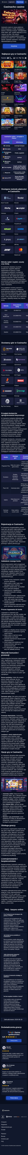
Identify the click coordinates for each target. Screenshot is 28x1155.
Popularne (3, 58)
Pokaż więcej (14, 1097)
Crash (16, 58)
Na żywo (10, 58)
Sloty (23, 58)
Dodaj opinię (14, 1040)
